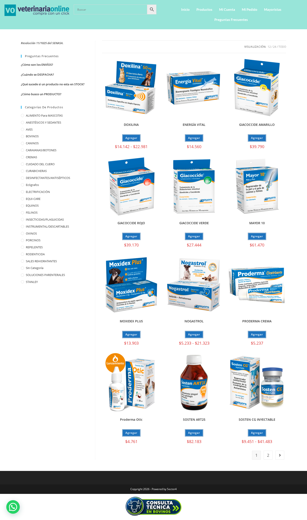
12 (269, 47)
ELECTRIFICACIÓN (38, 192)
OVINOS (31, 233)
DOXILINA (131, 124)
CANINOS (32, 143)
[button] (13, 507)
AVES (29, 129)
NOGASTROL (194, 321)
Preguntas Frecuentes (231, 20)
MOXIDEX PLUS (131, 321)
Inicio (185, 9)
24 (274, 47)
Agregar (131, 138)
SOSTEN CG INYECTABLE (257, 419)
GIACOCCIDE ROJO (131, 223)
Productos (204, 9)
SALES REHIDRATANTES (41, 261)
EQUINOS (32, 205)
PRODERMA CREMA (256, 321)
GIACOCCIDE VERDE (194, 223)
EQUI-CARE (33, 199)
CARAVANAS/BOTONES (41, 150)
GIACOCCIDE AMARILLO (257, 124)
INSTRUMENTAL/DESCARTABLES (47, 226)
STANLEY (32, 282)
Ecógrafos (32, 185)
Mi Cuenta (227, 9)
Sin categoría (34, 268)
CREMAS (31, 157)
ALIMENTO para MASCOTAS (44, 115)
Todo (282, 47)
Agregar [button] (194, 138)
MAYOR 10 (257, 223)
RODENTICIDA (35, 254)
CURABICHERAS (36, 171)
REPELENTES (34, 247)
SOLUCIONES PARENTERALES (45, 275)
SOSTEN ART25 (194, 419)
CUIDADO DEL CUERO (40, 164)
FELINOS (32, 212)
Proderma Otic (131, 419)
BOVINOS (32, 136)
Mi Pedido (249, 9)
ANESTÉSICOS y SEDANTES (43, 122)
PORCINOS (33, 240)
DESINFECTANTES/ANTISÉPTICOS (48, 178)
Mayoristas (272, 9)
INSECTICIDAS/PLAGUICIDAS (45, 219)
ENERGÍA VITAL (194, 124)
